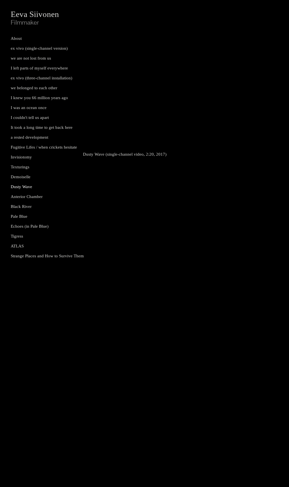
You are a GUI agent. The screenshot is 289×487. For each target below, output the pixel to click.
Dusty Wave (21, 186)
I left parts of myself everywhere (39, 68)
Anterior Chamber (27, 196)
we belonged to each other (34, 88)
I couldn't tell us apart (30, 117)
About (16, 38)
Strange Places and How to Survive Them (46, 256)
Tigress (17, 236)
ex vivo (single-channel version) (39, 48)
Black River (21, 206)
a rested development (29, 137)
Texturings (20, 167)
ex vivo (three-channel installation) (41, 78)
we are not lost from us (31, 58)
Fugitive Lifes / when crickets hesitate (44, 147)
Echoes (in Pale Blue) (30, 226)
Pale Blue (19, 216)
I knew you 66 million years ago (39, 97)
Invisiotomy (21, 157)
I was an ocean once (29, 107)
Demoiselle (20, 177)
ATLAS (17, 246)
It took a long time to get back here (42, 127)
